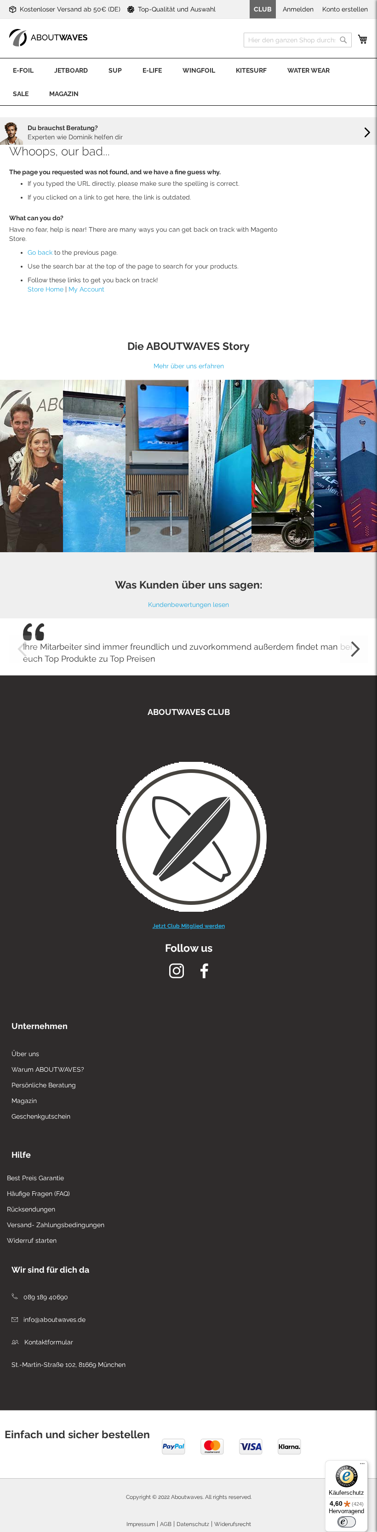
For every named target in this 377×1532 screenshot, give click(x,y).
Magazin (24, 1100)
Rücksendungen (31, 1209)
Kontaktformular (48, 1342)
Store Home (45, 289)
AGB (165, 1524)
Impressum (140, 1524)
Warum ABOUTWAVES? (47, 1069)
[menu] (188, 81)
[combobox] (298, 40)
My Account (86, 289)
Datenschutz (193, 1524)
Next (354, 649)
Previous (23, 649)
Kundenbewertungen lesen (188, 604)
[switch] (346, 1521)
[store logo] (48, 37)
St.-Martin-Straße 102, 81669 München (68, 1364)
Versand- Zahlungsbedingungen (55, 1225)
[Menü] (362, 1465)
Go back (40, 252)
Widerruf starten (32, 1240)
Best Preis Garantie (35, 1178)
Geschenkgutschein (40, 1116)
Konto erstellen (345, 9)
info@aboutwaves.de (54, 1319)
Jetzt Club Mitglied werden (189, 926)
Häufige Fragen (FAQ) (38, 1193)
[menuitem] (23, 70)
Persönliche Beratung (43, 1085)
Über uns (25, 1054)
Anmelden (298, 9)
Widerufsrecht (232, 1524)
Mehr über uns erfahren (189, 366)
